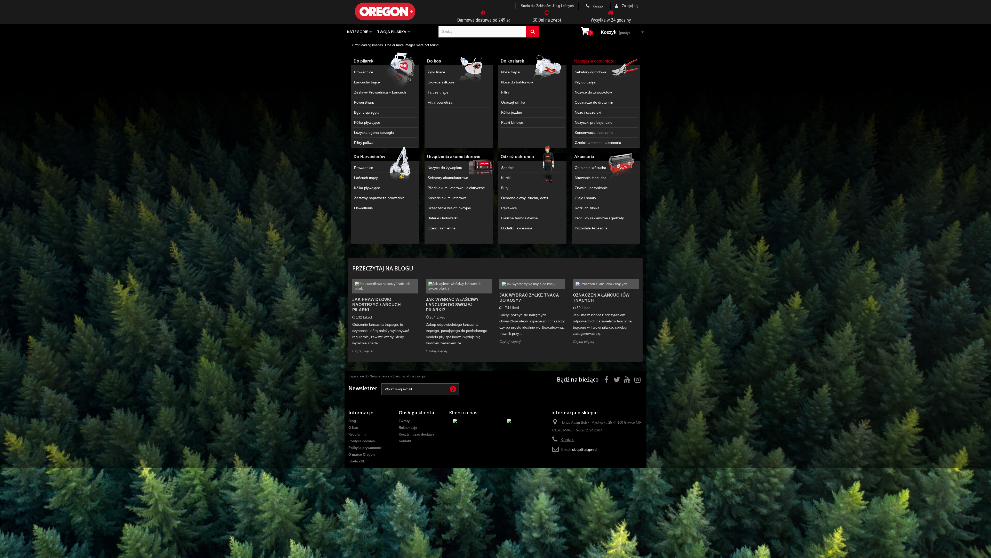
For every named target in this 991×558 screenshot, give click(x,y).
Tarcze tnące (438, 92)
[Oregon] (393, 11)
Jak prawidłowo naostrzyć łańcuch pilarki (376, 304)
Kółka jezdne (511, 112)
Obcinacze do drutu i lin (594, 102)
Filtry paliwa (363, 143)
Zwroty (404, 421)
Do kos (434, 61)
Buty (504, 188)
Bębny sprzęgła (366, 112)
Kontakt (598, 6)
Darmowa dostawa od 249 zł (483, 20)
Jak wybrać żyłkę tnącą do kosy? (529, 298)
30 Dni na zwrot (547, 20)
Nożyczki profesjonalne (593, 122)
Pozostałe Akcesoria (591, 228)
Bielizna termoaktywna (519, 218)
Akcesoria (584, 156)
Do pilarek (363, 61)
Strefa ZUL (356, 461)
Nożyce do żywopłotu (445, 168)
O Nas (353, 428)
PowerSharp (364, 102)
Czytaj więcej (362, 351)
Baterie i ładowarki (443, 218)
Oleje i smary (585, 198)
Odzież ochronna (517, 156)
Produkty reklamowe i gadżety (599, 218)
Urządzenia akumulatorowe (453, 156)
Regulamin (357, 434)
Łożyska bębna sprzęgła (374, 132)
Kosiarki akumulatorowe (447, 198)
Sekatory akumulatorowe (448, 178)
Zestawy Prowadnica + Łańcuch (380, 92)
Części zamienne (441, 228)
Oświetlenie (363, 208)
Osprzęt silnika (513, 102)
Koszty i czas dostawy (416, 434)
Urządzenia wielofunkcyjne (449, 208)
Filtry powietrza (440, 102)
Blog (352, 421)
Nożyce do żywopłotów (593, 92)
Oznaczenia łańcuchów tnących (601, 298)
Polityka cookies (361, 441)
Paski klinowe (512, 122)
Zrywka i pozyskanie (591, 188)
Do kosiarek (512, 61)
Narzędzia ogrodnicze (594, 61)
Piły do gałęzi (585, 82)
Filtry (505, 92)
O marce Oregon (361, 454)
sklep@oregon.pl (584, 450)
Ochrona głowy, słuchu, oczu (524, 198)
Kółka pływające (367, 122)
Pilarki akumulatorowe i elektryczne (456, 188)
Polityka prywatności (365, 448)
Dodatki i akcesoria (516, 228)
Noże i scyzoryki (588, 112)
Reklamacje (408, 428)
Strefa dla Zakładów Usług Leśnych (547, 6)
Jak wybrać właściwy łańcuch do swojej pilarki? (452, 304)
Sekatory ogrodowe (590, 72)
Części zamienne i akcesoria (598, 143)
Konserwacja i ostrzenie (594, 132)
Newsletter (362, 388)
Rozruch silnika (587, 208)
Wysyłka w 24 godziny (611, 20)
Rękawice (509, 208)
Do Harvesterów (369, 156)
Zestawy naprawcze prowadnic (379, 198)
